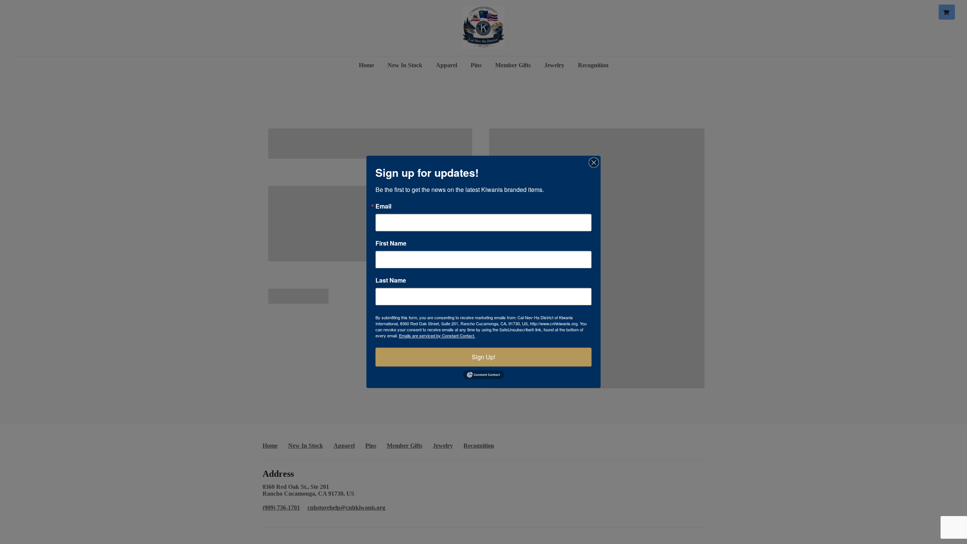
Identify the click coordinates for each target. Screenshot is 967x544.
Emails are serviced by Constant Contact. (437, 335)
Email (383, 206)
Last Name (390, 280)
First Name (390, 243)
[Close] (593, 162)
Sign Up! (483, 356)
